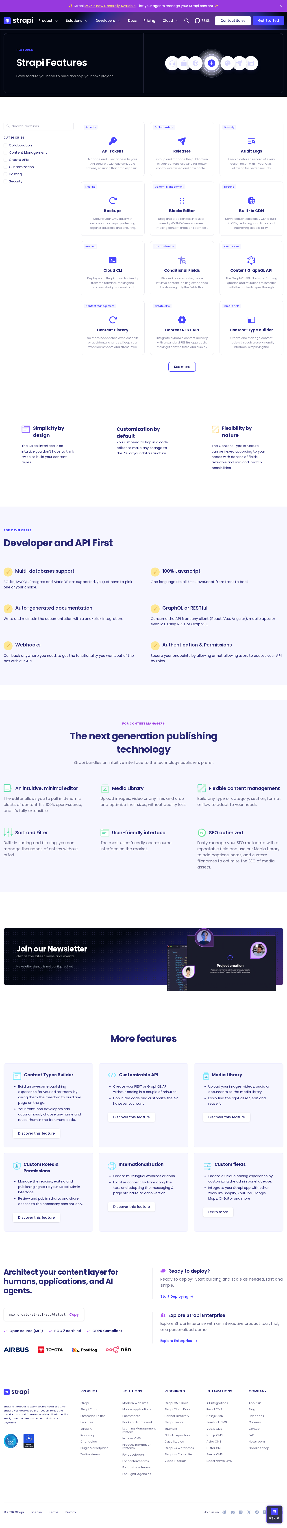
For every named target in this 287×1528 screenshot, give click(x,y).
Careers (255, 1422)
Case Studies (174, 1441)
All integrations (217, 1403)
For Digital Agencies (136, 1474)
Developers (105, 20)
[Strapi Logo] (16, 1392)
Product (45, 20)
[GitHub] (224, 1512)
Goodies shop (259, 1448)
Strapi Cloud (89, 1409)
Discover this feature (36, 1133)
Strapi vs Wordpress (179, 1448)
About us (255, 1403)
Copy (74, 1314)
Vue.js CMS (214, 1429)
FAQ (251, 1435)
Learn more (218, 1212)
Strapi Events (174, 1422)
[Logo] (18, 20)
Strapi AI (86, 1429)
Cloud (168, 20)
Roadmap (87, 1435)
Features (86, 1422)
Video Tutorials (175, 1461)
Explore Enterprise (176, 1340)
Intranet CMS (131, 1438)
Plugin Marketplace (94, 1448)
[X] (249, 1512)
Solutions (74, 20)
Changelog (88, 1441)
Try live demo (90, 1454)
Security (15, 181)
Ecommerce (131, 1416)
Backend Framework (137, 1422)
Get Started (268, 20)
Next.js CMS (215, 1416)
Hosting (15, 174)
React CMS (214, 1409)
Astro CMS (214, 1441)
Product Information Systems (136, 1446)
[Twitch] (241, 1512)
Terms (53, 1512)
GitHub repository (177, 1435)
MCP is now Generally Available (110, 5)
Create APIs (19, 159)
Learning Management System (139, 1430)
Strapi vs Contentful (179, 1454)
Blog (252, 1409)
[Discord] (232, 1512)
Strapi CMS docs (176, 1403)
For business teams (136, 1467)
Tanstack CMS (217, 1422)
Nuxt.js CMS (215, 1435)
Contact (254, 1429)
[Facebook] (257, 1512)
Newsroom (257, 1441)
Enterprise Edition (93, 1416)
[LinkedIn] (265, 1512)
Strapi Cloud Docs (178, 1409)
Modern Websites (135, 1403)
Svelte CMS (215, 1454)
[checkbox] (5, 145)
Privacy (70, 1512)
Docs (132, 20)
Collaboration (20, 145)
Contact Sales (233, 20)
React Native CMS (219, 1461)
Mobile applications (136, 1409)
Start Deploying (174, 1296)
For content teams (135, 1461)
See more (182, 366)
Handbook (256, 1416)
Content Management (28, 152)
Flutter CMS (214, 1448)
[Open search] (186, 20)
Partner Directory (177, 1416)
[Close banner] (280, 6)
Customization (21, 166)
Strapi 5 (85, 1403)
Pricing (149, 20)
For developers (133, 1454)
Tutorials (171, 1429)
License (36, 1512)
